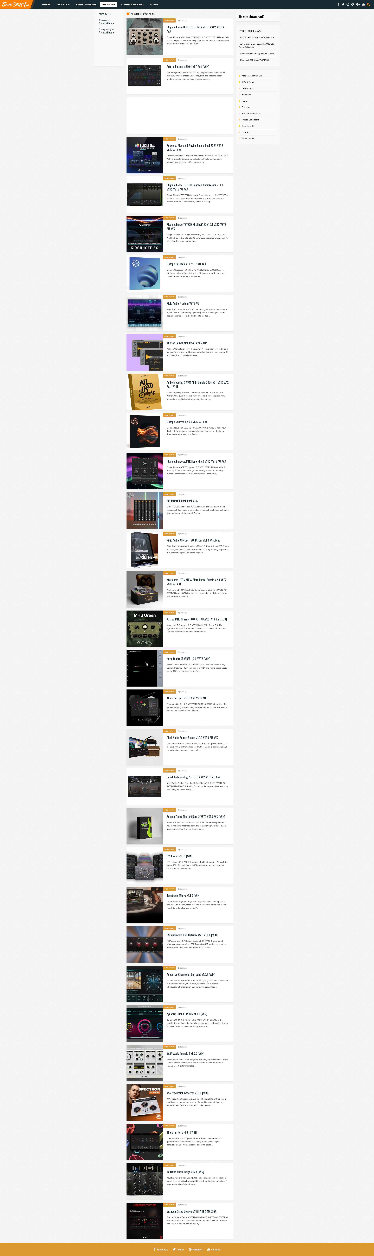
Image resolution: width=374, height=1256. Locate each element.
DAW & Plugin (248, 82)
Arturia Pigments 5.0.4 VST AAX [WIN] (188, 66)
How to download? (252, 16)
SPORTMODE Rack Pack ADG (182, 501)
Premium (46, 4)
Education (246, 94)
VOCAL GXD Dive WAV (250, 31)
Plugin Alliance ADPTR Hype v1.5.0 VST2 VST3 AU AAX (196, 461)
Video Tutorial (248, 138)
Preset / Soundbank (86, 4)
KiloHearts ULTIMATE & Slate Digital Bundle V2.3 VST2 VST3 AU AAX (196, 581)
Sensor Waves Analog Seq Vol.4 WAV (257, 53)
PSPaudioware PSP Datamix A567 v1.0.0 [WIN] (192, 935)
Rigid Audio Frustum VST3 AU (183, 303)
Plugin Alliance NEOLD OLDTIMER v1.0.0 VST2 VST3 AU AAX (196, 29)
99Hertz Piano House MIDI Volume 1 (257, 37)
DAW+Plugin (169, 20)
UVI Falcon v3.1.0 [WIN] (179, 856)
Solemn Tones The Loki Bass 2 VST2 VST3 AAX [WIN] (196, 816)
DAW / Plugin (108, 4)
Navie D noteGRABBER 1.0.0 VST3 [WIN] (188, 658)
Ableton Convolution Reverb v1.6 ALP (187, 343)
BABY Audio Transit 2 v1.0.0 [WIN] (185, 1053)
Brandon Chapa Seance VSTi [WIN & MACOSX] (192, 1211)
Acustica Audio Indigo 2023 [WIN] (185, 1172)
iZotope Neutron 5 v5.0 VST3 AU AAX (187, 422)
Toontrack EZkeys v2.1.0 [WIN (183, 895)
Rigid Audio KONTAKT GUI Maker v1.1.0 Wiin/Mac (193, 540)
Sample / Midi (63, 4)
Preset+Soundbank (250, 120)
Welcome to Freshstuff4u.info (106, 21)
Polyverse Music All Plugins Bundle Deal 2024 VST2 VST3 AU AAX (195, 147)
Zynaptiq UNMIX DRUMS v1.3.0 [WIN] (187, 1014)
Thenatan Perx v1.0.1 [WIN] (182, 1132)
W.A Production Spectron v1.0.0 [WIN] (187, 1093)
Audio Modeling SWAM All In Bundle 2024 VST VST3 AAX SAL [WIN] (198, 384)
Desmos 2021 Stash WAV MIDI (254, 60)
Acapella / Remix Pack (132, 4)
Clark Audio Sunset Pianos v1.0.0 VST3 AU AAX (192, 737)
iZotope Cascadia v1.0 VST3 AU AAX (186, 264)
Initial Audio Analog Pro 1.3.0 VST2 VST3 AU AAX (193, 777)
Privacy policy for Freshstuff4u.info (106, 30)
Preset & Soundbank (251, 113)
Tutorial (154, 4)
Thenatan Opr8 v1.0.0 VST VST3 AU (186, 698)
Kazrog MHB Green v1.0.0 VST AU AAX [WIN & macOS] (197, 619)
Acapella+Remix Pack (252, 76)
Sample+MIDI (248, 126)
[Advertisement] (109, 81)
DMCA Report (105, 14)
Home (244, 101)
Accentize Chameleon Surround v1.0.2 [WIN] (191, 974)
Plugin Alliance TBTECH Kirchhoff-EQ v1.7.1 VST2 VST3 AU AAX (196, 226)
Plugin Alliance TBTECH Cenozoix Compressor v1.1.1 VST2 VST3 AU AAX (195, 187)
